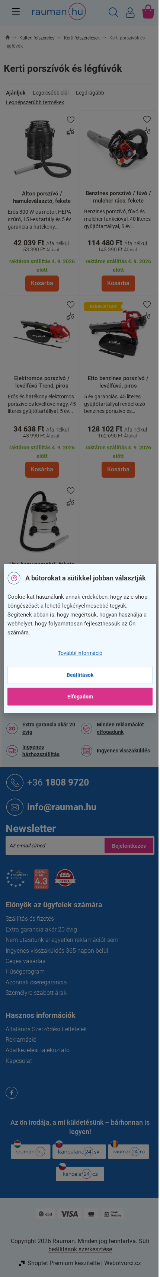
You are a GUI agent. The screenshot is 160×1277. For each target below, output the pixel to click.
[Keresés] (113, 13)
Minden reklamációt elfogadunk (120, 728)
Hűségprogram (25, 971)
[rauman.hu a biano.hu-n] (41, 882)
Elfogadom (80, 697)
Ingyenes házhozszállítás (41, 750)
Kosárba (42, 283)
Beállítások (80, 675)
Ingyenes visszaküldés (123, 751)
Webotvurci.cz (122, 1263)
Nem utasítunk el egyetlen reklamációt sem (62, 939)
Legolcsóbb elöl (50, 93)
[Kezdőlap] (12, 38)
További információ (80, 653)
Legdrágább (90, 93)
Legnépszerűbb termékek (35, 102)
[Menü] (16, 11)
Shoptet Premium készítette (64, 1263)
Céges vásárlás (25, 961)
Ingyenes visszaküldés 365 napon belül (57, 950)
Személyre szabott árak (36, 992)
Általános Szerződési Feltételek (46, 1029)
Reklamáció (21, 1039)
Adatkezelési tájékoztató (38, 1050)
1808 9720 (58, 782)
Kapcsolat (19, 1060)
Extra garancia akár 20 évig (48, 728)
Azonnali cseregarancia (36, 982)
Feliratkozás (129, 845)
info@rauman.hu (61, 807)
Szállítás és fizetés (30, 918)
